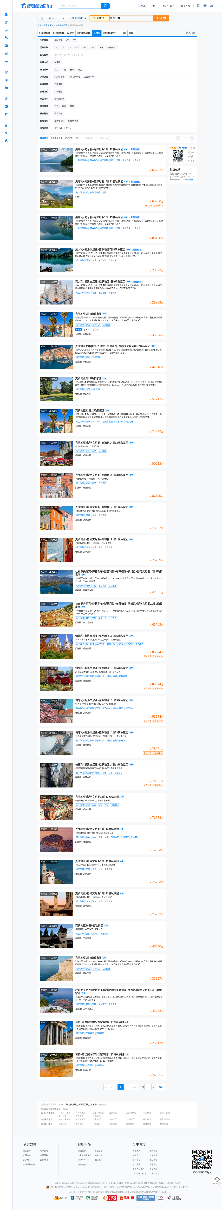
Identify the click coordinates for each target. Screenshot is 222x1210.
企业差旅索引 (29, 1165)
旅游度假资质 (162, 1187)
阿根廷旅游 (97, 1116)
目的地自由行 (110, 33)
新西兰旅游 (165, 1113)
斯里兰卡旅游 (98, 1113)
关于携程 (136, 1151)
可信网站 (109, 1198)
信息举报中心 (93, 1198)
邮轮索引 (44, 1160)
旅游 (39, 25)
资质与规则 (183, 1187)
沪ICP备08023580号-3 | (135, 1183)
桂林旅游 (147, 1124)
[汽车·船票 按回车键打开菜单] (6, 53)
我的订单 (167, 6)
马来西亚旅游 (64, 1113)
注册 (153, 6)
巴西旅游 (62, 1116)
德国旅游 (79, 1116)
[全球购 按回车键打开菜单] (6, 98)
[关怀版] (211, 5)
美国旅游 (147, 1119)
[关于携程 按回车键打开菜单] (6, 140)
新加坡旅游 (165, 1119)
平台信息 (173, 1187)
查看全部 (103, 1105)
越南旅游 (113, 1113)
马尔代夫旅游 (64, 1119)
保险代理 (99, 1155)
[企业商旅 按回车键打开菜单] (6, 125)
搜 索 (162, 18)
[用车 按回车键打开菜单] (6, 61)
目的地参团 (59, 33)
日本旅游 (130, 1119)
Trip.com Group (139, 1174)
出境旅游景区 (84, 1105)
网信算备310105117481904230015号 (163, 1183)
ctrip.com (79, 1183)
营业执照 (136, 1165)
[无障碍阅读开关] (205, 5)
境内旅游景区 (72, 1105)
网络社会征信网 (79, 1198)
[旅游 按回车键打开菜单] (6, 37)
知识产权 (153, 1169)
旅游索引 (94, 1105)
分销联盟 (82, 1151)
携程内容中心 (138, 1169)
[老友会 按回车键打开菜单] (6, 133)
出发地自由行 (98, 18)
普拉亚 (65, 1109)
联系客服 (185, 6)
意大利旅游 (131, 1113)
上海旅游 (79, 1124)
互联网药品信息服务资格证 (89, 1187)
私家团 (70, 33)
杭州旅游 (96, 1124)
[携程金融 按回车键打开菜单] (6, 114)
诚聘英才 (153, 1155)
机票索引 (27, 1155)
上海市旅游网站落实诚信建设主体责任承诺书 (147, 1192)
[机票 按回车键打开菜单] (6, 22)
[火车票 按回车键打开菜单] (6, 30)
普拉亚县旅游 (61, 25)
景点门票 (190, 33)
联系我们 (136, 1155)
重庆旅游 (164, 1124)
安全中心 (153, 1165)
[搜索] (105, 6)
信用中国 (126, 1198)
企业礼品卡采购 (84, 1155)
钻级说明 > (189, 180)
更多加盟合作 (84, 1165)
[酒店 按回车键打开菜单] (6, 14)
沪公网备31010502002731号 (63, 1187)
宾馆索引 (27, 1151)
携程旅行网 (37, 5)
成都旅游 (130, 1124)
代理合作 (82, 1160)
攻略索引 (44, 1151)
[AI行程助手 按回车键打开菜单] (6, 72)
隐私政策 (153, 1160)
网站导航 (44, 1155)
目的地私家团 (84, 33)
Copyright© (60, 1183)
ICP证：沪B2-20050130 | (113, 1183)
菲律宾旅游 (80, 1113)
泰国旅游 (113, 1119)
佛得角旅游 (48, 25)
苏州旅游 (113, 1124)
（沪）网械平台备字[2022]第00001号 (119, 1187)
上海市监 (63, 1198)
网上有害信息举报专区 (145, 1198)
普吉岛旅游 (80, 1119)
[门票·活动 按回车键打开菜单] (6, 45)
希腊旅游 (147, 1113)
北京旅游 (62, 1124)
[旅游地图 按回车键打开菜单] (6, 87)
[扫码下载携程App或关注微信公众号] (198, 6)
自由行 (96, 33)
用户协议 (136, 1160)
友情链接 (99, 1151)
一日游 (122, 33)
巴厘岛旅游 (97, 1119)
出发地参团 (44, 33)
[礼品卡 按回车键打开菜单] (6, 106)
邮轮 (131, 33)
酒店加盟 (99, 1160)
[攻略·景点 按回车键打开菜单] (6, 80)
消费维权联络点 (161, 1198)
